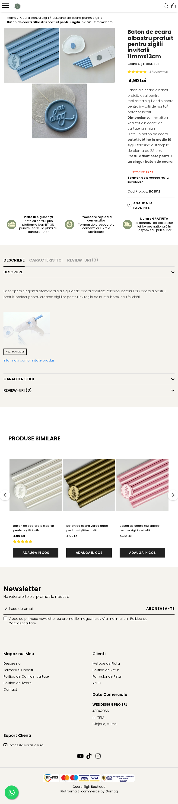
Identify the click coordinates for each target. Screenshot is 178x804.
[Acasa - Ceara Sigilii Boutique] (31, 6)
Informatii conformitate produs (29, 360)
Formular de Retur (107, 676)
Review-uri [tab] (82, 260)
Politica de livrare (17, 683)
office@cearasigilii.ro (26, 745)
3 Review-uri (158, 71)
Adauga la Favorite (143, 205)
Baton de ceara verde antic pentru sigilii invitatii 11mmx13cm (87, 528)
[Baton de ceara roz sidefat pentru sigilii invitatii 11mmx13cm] (142, 484)
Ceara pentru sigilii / (36, 18)
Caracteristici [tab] (46, 260)
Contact (10, 689)
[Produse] (6, 6)
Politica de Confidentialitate (26, 676)
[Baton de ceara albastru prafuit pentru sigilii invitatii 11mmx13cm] (31, 55)
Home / (13, 18)
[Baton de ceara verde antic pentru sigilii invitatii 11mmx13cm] (89, 484)
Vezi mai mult (15, 351)
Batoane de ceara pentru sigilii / (78, 18)
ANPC (96, 683)
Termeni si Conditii (18, 670)
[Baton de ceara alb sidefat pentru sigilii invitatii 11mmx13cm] (36, 484)
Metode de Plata (106, 663)
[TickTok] (89, 756)
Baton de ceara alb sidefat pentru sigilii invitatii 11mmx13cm (33, 528)
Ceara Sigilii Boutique (143, 64)
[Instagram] (98, 756)
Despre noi (12, 663)
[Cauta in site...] (166, 6)
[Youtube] (80, 756)
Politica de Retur (105, 670)
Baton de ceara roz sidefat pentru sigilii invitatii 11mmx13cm (140, 528)
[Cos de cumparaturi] (173, 6)
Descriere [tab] (14, 260)
